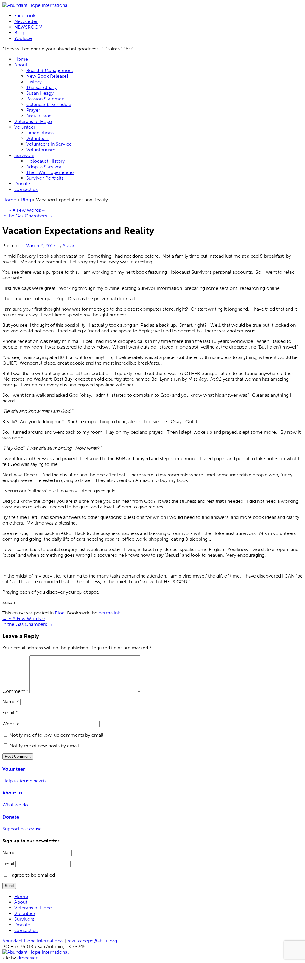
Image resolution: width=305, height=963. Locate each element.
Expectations (40, 133)
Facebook (24, 15)
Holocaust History (45, 161)
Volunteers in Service (49, 144)
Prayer (33, 110)
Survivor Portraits (44, 178)
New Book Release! (47, 76)
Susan (69, 245)
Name (10, 701)
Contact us (26, 189)
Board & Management (49, 70)
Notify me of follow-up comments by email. (57, 735)
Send (9, 885)
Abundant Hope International (33, 941)
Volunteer (24, 127)
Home (21, 59)
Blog (19, 32)
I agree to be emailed (32, 875)
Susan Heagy (40, 93)
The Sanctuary (41, 87)
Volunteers (37, 138)
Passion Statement (46, 99)
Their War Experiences (50, 172)
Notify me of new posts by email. (45, 746)
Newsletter (26, 21)
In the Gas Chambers (27, 216)
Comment (15, 691)
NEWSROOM (28, 27)
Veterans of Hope (33, 121)
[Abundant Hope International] (35, 5)
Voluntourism (40, 150)
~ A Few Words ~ (23, 210)
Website (11, 723)
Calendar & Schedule (48, 104)
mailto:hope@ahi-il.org (92, 941)
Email (10, 712)
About (20, 65)
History (34, 82)
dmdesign (27, 958)
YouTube (23, 38)
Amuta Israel (39, 116)
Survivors (24, 155)
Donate (22, 183)
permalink (109, 613)
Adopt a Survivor (44, 166)
